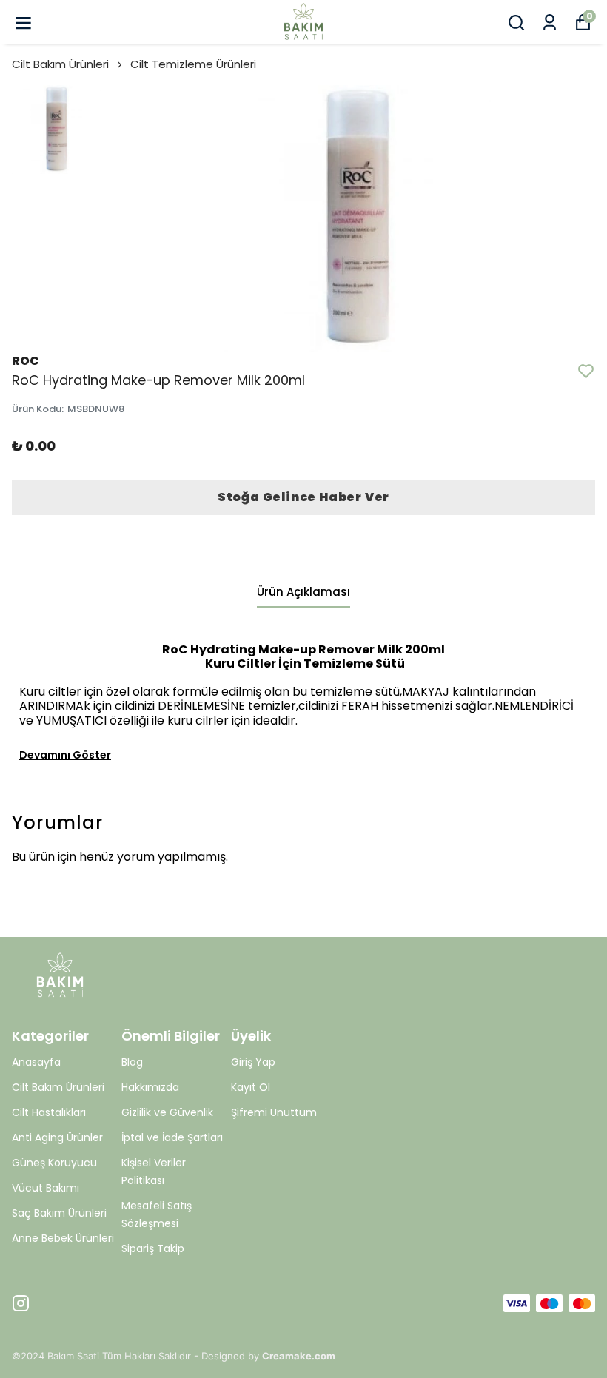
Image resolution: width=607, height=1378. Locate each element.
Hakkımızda (150, 1087)
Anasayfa (36, 1062)
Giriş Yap (253, 1062)
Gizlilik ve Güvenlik (167, 1112)
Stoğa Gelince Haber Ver (303, 496)
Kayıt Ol (250, 1087)
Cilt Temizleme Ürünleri (193, 64)
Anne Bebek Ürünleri (63, 1238)
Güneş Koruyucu (54, 1162)
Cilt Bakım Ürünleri (60, 64)
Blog (132, 1062)
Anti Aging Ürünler (57, 1137)
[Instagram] (21, 1303)
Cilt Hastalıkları (49, 1112)
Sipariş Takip (152, 1248)
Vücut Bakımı (45, 1187)
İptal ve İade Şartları (172, 1137)
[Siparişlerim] (549, 22)
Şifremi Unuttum (274, 1112)
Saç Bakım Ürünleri (59, 1213)
